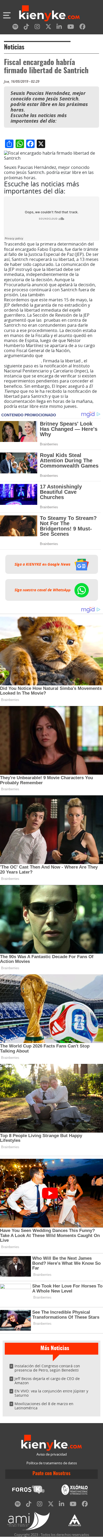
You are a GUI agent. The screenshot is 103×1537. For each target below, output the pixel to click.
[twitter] (48, 28)
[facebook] (82, 28)
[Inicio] (49, 14)
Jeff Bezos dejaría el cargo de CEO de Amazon (47, 1380)
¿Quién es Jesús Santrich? (71, 295)
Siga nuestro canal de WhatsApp (43, 590)
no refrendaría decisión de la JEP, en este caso (50, 358)
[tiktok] (26, 28)
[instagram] (37, 28)
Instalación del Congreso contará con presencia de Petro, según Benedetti (47, 1368)
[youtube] (70, 28)
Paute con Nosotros (51, 1473)
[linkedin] (59, 28)
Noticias (14, 47)
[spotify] (15, 28)
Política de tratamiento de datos (51, 1463)
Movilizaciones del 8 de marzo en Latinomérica (44, 1405)
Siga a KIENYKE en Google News (43, 564)
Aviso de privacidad (51, 1454)
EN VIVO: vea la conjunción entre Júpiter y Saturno (51, 1393)
